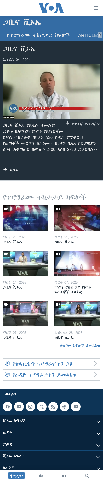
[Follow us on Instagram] (30, 406)
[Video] (64, 476)
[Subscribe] (75, 406)
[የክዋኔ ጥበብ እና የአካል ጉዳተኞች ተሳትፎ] (77, 263)
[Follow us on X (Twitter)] (41, 406)
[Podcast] (64, 406)
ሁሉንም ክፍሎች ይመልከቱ (80, 346)
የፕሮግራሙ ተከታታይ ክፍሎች (38, 35)
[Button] (10, 171)
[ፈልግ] (87, 476)
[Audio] (40, 476)
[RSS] (53, 406)
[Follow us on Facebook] (7, 406)
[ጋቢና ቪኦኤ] (25, 218)
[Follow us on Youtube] (19, 406)
